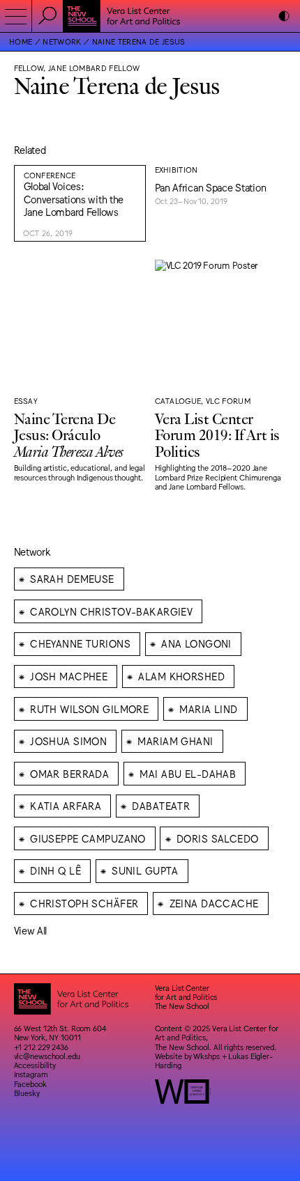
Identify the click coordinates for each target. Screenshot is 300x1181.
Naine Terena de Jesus (139, 41)
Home (20, 41)
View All (30, 930)
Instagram (31, 1074)
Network (62, 41)
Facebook (30, 1083)
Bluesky (27, 1092)
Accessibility (35, 1065)
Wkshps (206, 1056)
